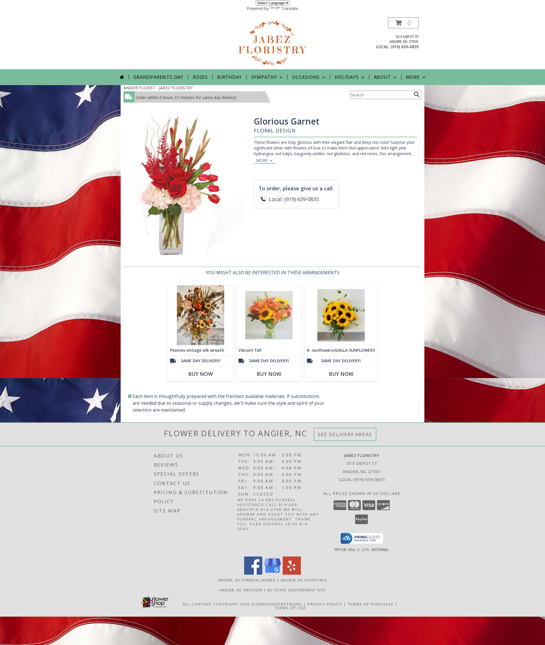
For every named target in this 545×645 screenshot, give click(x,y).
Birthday (229, 77)
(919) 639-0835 (405, 46)
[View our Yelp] (292, 573)
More (413, 77)
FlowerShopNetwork (276, 604)
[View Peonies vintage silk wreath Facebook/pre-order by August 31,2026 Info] (200, 315)
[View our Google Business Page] (272, 573)
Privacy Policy (324, 604)
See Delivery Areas (345, 434)
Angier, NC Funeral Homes (247, 580)
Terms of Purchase (371, 604)
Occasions (306, 77)
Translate (289, 8)
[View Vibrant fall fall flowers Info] (269, 315)
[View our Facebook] (253, 573)
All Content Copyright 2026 (216, 604)
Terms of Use (290, 607)
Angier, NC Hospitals (303, 580)
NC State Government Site (296, 590)
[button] (403, 22)
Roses (200, 77)
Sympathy (264, 77)
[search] (416, 94)
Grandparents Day (158, 77)
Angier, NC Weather (241, 590)
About (382, 77)
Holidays (347, 77)
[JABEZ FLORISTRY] (272, 43)
